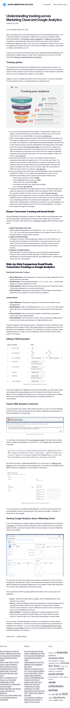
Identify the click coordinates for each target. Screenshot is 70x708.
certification (62, 660)
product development (53, 677)
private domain (56, 673)
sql (60, 694)
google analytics (22, 636)
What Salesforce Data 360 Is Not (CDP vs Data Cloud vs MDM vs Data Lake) (34, 693)
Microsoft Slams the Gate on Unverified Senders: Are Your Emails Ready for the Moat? (9, 669)
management (51, 671)
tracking (56, 700)
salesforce (50, 679)
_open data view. (21, 156)
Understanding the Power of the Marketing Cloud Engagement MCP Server (34, 664)
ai (55, 652)
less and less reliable (33, 147)
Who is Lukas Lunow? (60, 4)
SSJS (65, 693)
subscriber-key (59, 697)
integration (60, 668)
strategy (50, 697)
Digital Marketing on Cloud (20, 5)
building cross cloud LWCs (53, 39)
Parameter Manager (51, 193)
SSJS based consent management (32, 39)
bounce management (53, 660)
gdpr (66, 666)
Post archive (47, 4)
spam (53, 694)
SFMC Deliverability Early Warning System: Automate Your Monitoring (10, 691)
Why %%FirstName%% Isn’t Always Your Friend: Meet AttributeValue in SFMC (9, 680)
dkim (50, 666)
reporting (66, 677)
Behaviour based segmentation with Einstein (27, 57)
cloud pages (51, 663)
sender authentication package (56, 686)
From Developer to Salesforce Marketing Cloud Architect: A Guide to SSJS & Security (33, 700)
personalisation (58, 671)
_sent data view (47, 136)
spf (56, 694)
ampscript (62, 652)
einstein (62, 666)
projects (61, 677)
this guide (10, 525)
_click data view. (41, 169)
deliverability (65, 663)
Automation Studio (56, 658)
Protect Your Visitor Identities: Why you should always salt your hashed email (10, 697)
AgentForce (51, 652)
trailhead (61, 700)
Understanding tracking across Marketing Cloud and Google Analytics (34, 18)
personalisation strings (37, 440)
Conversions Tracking (39, 221)
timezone (50, 700)
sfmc (49, 694)
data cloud (57, 663)
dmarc (57, 666)
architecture (52, 655)
